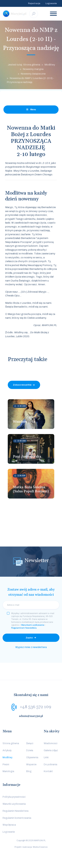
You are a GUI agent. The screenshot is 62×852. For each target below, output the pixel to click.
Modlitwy (49, 64)
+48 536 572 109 (35, 707)
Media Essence (40, 847)
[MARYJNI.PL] (15, 14)
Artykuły (7, 750)
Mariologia (8, 771)
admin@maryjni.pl (31, 716)
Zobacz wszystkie (22, 385)
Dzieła (29, 750)
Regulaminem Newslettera (24, 628)
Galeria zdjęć (51, 750)
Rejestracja (34, 3)
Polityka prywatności (14, 797)
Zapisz (29, 638)
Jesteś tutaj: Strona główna (24, 64)
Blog (29, 771)
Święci (29, 743)
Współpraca (9, 825)
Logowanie (51, 3)
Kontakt (48, 771)
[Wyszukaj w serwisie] (33, 13)
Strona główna (11, 743)
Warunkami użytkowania (32, 625)
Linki (46, 757)
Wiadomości (50, 743)
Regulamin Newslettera (15, 811)
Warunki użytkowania (14, 804)
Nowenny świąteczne (33, 73)
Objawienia (32, 757)
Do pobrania (50, 764)
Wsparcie (31, 764)
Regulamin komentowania (17, 818)
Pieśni (6, 764)
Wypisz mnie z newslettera (31, 647)
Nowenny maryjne (33, 69)
